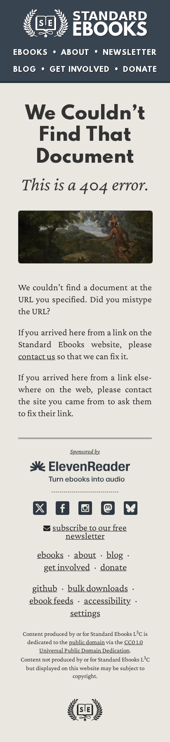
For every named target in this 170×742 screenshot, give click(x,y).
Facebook (62, 508)
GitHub (44, 588)
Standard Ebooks (85, 23)
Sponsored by (85, 451)
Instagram (85, 508)
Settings (85, 613)
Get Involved (80, 69)
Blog (24, 69)
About (75, 52)
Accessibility (107, 600)
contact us (36, 356)
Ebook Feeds (51, 600)
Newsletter (130, 52)
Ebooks (30, 52)
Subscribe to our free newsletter (89, 532)
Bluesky (130, 508)
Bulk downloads (98, 588)
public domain (87, 642)
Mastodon (108, 508)
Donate (140, 69)
